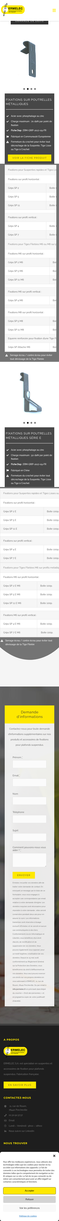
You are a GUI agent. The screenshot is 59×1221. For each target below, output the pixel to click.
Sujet (15, 830)
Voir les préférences (29, 1208)
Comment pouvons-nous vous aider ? (29, 849)
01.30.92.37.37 (16, 1115)
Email (16, 775)
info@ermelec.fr (19, 989)
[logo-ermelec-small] (13, 4)
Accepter (29, 1190)
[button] (54, 1155)
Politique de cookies (28, 1216)
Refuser (29, 1199)
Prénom (18, 757)
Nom (15, 793)
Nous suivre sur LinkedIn (21, 1131)
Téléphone (18, 812)
